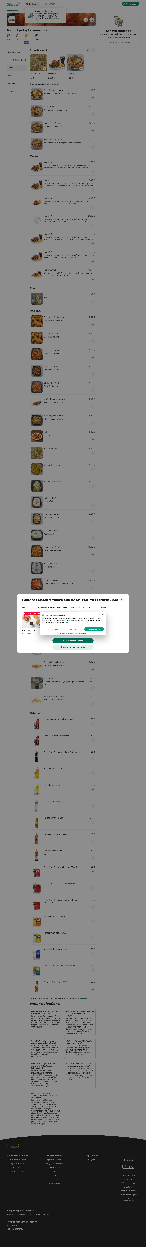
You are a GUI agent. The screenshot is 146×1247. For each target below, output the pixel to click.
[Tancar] (121, 599)
